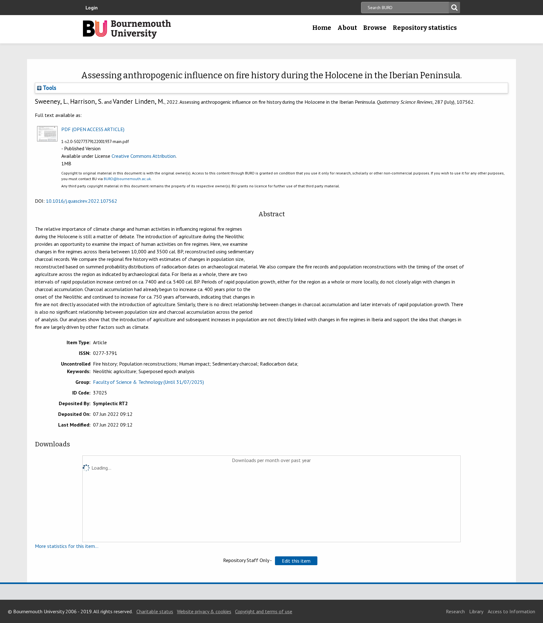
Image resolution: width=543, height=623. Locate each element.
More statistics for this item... (66, 546)
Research (455, 611)
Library (476, 611)
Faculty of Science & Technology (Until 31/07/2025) (148, 382)
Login (91, 7)
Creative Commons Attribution (144, 156)
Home (321, 27)
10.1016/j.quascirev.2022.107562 (81, 201)
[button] (296, 560)
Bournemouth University (127, 29)
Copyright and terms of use (263, 611)
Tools (48, 87)
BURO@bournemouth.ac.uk (127, 178)
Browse (375, 27)
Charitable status (154, 611)
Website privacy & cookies (204, 611)
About (347, 27)
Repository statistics (425, 27)
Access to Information (511, 611)
